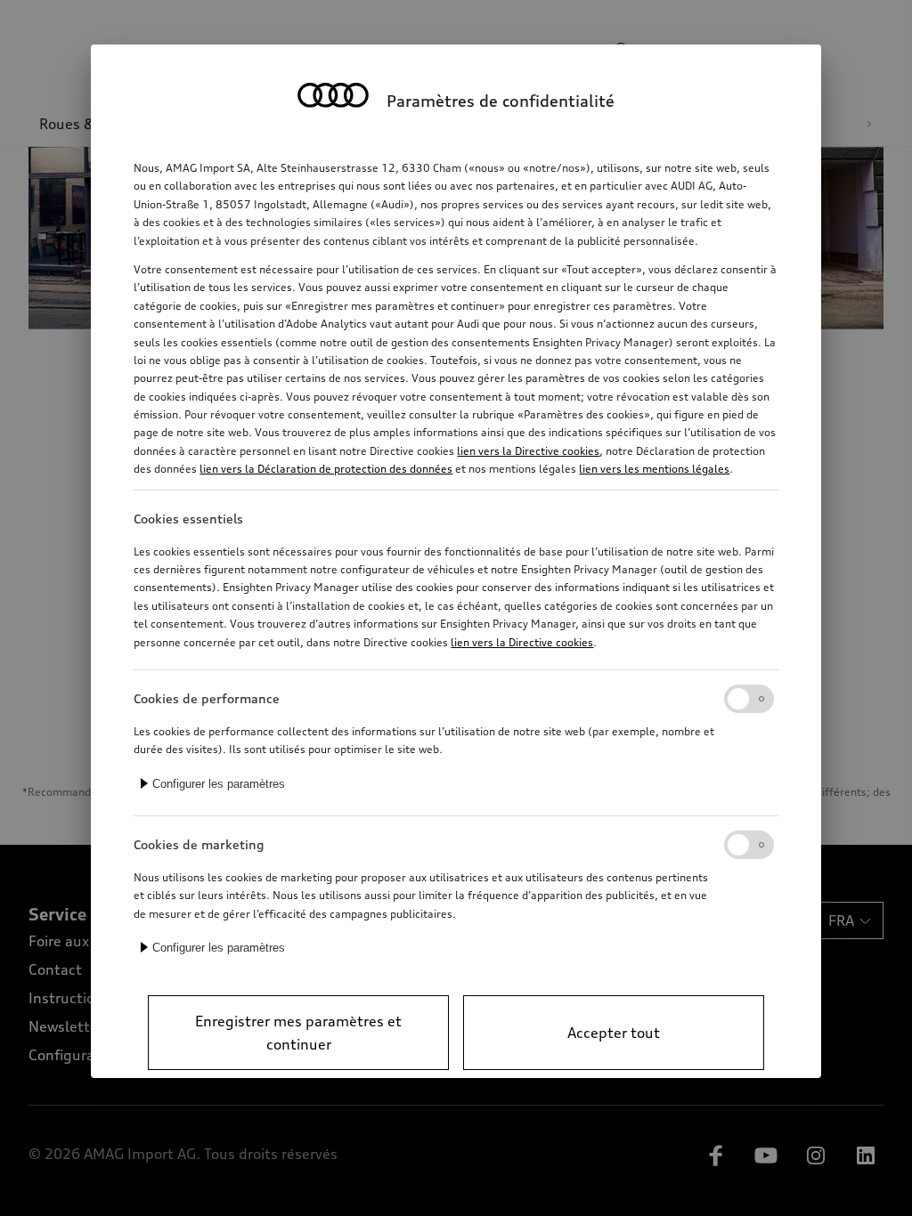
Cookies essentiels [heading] (188, 518)
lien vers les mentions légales (654, 468)
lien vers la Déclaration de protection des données (326, 468)
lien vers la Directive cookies (528, 451)
